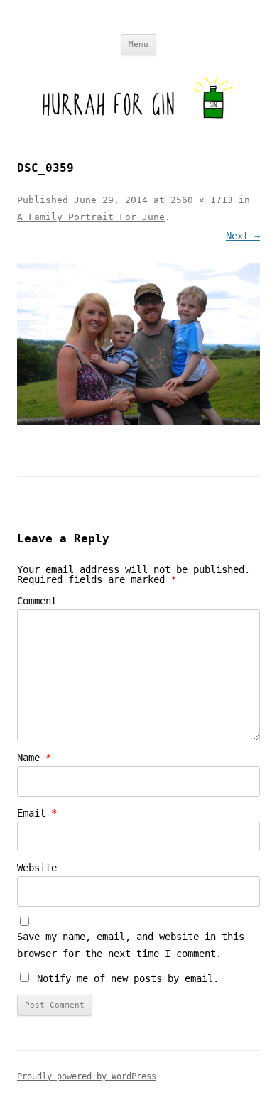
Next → (243, 235)
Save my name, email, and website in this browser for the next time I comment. (130, 945)
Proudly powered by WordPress (86, 1076)
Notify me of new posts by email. (128, 978)
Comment (37, 600)
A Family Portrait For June (91, 217)
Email (37, 813)
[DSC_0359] (138, 344)
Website (37, 867)
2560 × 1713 (201, 200)
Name (34, 757)
